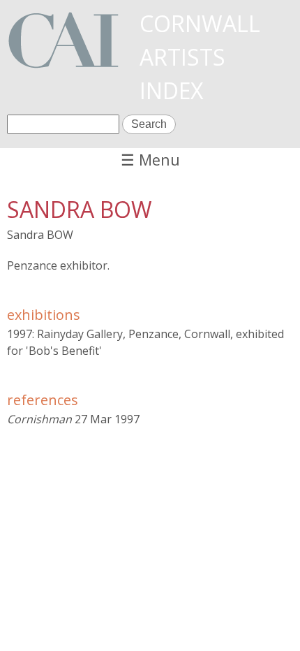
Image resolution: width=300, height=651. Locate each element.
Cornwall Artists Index (200, 56)
